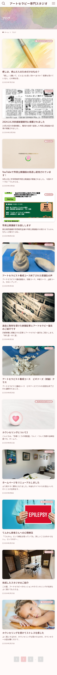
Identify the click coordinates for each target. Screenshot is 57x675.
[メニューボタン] (53, 3)
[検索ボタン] (3, 3)
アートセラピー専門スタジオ (29, 3)
